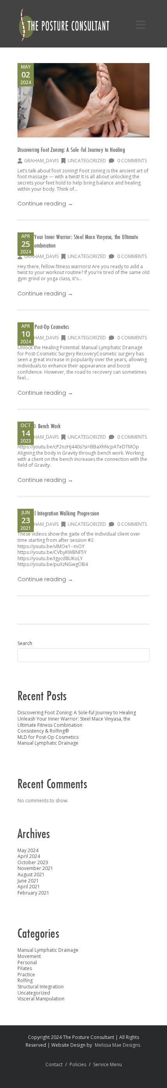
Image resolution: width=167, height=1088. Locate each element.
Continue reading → (45, 203)
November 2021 (35, 868)
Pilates (24, 968)
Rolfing (25, 980)
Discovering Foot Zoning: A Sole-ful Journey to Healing (71, 149)
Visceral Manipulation (40, 998)
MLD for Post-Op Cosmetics (43, 326)
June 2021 (28, 880)
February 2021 (33, 892)
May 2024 (27, 850)
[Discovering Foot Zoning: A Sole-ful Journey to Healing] (83, 100)
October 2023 (32, 862)
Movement (29, 956)
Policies (78, 1064)
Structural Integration (40, 986)
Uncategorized (87, 160)
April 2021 (28, 886)
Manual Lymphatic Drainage (47, 743)
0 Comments (131, 160)
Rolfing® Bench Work (39, 426)
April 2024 (28, 856)
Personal (27, 962)
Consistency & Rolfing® (43, 731)
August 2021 (31, 874)
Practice (26, 974)
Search (24, 643)
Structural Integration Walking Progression (58, 513)
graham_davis (41, 160)
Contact (54, 1064)
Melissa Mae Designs (117, 1045)
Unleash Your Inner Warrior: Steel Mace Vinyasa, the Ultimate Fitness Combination (73, 721)
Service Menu (107, 1064)
